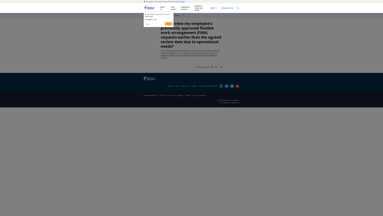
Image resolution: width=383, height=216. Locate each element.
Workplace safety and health (198, 8)
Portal (228, 8)
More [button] (212, 8)
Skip (147, 24)
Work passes (173, 8)
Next (168, 24)
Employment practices (185, 8)
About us (162, 8)
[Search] (238, 8)
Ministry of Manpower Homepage (152, 8)
